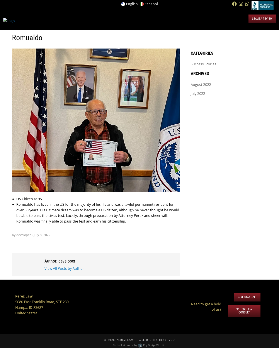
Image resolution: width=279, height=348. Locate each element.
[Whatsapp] (247, 4)
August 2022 (201, 84)
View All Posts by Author (64, 268)
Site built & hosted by (139, 345)
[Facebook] (234, 4)
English (132, 4)
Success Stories (203, 64)
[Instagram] (241, 4)
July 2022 (198, 93)
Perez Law (125, 339)
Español (151, 4)
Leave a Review (262, 19)
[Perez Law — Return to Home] (9, 20)
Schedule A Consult (244, 311)
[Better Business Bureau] (263, 5)
